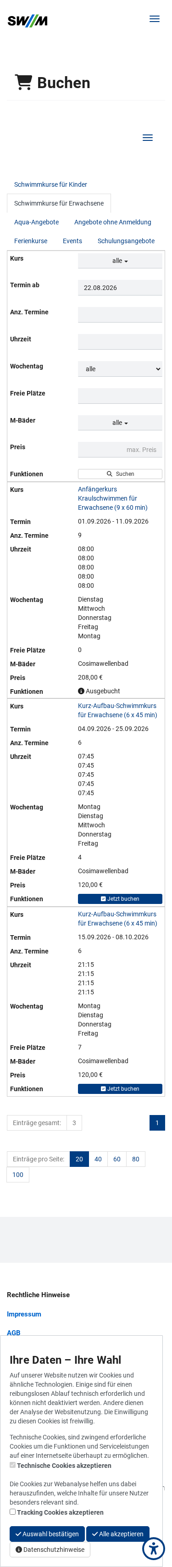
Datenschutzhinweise (53, 1549)
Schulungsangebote (126, 241)
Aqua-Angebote (36, 222)
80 (135, 1159)
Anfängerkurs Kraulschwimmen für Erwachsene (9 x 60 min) (113, 498)
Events (72, 241)
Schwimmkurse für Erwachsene (59, 203)
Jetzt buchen (122, 899)
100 (17, 1174)
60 (117, 1159)
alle (117, 260)
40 (98, 1159)
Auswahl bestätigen (50, 1534)
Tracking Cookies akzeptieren (60, 1512)
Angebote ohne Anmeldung (112, 222)
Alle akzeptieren (121, 1534)
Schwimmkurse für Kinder (50, 184)
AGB (14, 1333)
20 (79, 1159)
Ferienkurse (30, 241)
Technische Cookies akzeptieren (64, 1465)
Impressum (24, 1314)
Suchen (123, 474)
